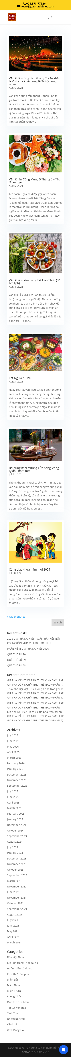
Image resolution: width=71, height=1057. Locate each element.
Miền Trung (14, 990)
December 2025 (16, 774)
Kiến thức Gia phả (18, 974)
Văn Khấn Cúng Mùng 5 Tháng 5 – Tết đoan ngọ (34, 180)
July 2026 (12, 735)
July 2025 (12, 791)
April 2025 (13, 802)
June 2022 (13, 892)
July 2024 (12, 847)
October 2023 (15, 869)
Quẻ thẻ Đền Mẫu (18, 1002)
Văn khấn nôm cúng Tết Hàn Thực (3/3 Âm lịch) (35, 281)
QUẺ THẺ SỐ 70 (16, 654)
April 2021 (13, 937)
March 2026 (14, 757)
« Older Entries (16, 616)
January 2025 (15, 819)
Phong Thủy (14, 996)
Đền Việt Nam (15, 957)
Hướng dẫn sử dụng (19, 968)
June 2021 (13, 925)
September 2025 (17, 785)
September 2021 (17, 909)
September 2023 (17, 875)
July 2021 (12, 920)
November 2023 (16, 864)
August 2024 (14, 841)
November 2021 (16, 897)
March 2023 (14, 881)
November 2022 (16, 886)
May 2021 (13, 931)
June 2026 (13, 741)
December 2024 (16, 825)
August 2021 (14, 914)
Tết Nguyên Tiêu (20, 378)
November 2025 (16, 780)
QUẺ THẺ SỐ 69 (16, 660)
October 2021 (15, 903)
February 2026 (16, 763)
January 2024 (15, 853)
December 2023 (16, 858)
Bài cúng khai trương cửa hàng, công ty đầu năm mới (34, 469)
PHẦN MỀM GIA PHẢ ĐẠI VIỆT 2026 (28, 648)
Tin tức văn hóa (16, 1007)
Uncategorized (16, 1018)
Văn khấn (12, 1024)
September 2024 (17, 836)
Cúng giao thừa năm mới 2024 (29, 569)
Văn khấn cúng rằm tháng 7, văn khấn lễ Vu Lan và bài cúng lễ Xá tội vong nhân (34, 81)
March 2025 (14, 808)
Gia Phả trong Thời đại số (22, 963)
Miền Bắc (12, 979)
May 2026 (13, 746)
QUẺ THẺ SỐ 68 (16, 665)
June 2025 (13, 797)
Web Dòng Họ (15, 1030)
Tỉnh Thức (13, 1013)
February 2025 (16, 813)
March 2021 (14, 942)
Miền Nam (13, 985)
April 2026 (13, 752)
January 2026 (15, 769)
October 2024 (15, 830)
